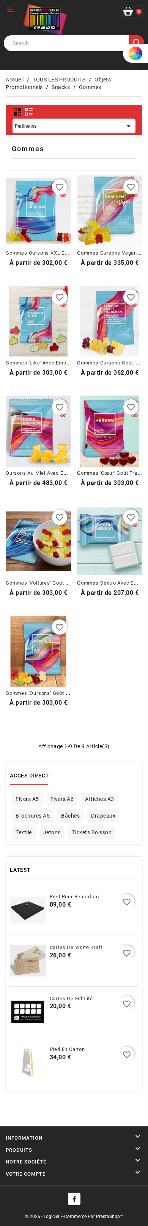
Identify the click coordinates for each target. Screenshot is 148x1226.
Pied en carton (67, 1049)
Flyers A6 (62, 799)
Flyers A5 (27, 799)
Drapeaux (103, 816)
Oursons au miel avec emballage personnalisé (62, 473)
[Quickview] (63, 196)
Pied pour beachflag (74, 896)
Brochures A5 (33, 816)
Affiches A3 (99, 799)
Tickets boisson (92, 832)
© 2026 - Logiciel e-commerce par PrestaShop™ (74, 1216)
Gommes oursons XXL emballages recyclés (59, 253)
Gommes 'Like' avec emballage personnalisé (60, 363)
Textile (24, 832)
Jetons (52, 832)
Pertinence (74, 126)
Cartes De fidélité (71, 998)
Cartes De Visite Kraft (76, 947)
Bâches (70, 816)
